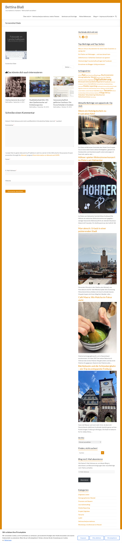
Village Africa (104, 93)
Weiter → (68, 67)
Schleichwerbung (92, 88)
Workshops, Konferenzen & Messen (90, 525)
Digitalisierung (103, 79)
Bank (87, 75)
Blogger (99, 75)
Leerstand (80, 86)
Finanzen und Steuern (85, 501)
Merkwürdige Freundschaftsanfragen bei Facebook (95, 61)
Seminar (98, 88)
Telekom (114, 90)
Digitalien (91, 80)
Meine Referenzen (85, 16)
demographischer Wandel (87, 77)
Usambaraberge (82, 93)
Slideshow (103, 88)
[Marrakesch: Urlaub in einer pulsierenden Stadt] (97, 234)
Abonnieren (84, 480)
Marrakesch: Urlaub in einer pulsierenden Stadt (92, 230)
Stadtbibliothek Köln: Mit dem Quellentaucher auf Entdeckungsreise (39, 102)
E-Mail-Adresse (10, 170)
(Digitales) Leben (83, 494)
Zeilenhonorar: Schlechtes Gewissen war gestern (94, 57)
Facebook (107, 82)
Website (8, 181)
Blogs (95, 16)
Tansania (108, 90)
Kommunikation (100, 84)
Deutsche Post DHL (101, 77)
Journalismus (92, 84)
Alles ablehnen (96, 538)
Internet (86, 84)
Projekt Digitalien (84, 511)
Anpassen (83, 538)
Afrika (79, 75)
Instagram (80, 84)
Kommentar (9, 125)
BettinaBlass (9, 102)
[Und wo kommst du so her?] (15, 77)
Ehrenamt (82, 82)
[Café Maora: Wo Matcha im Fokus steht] (97, 303)
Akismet (23, 155)
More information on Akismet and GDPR (46, 155)
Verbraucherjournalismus (92, 93)
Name (7, 159)
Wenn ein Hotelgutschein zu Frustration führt (92, 112)
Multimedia (100, 86)
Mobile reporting (90, 86)
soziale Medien (81, 90)
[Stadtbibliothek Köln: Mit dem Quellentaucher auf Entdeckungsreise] (39, 77)
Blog (95, 75)
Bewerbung (91, 75)
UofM (80, 518)
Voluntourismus (84, 97)
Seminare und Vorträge (69, 16)
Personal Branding (108, 86)
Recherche (85, 88)
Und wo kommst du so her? (15, 100)
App (84, 74)
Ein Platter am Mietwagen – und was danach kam (94, 54)
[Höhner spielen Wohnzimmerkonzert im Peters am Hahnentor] (97, 163)
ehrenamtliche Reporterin (95, 82)
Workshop (93, 97)
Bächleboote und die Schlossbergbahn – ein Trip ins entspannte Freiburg (97, 367)
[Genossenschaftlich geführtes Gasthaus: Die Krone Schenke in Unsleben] (63, 77)
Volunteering (90, 95)
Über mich (26, 16)
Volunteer (81, 95)
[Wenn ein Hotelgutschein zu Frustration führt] (97, 116)
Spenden (96, 90)
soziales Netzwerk (89, 90)
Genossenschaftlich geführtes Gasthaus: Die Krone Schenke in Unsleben (63, 102)
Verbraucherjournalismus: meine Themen (45, 16)
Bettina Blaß (14, 7)
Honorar (113, 82)
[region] (61, 536)
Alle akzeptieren (112, 538)
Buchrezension (107, 75)
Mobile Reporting (84, 508)
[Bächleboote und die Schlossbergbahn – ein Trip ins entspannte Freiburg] (97, 372)
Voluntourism (100, 95)
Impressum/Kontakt (106, 16)
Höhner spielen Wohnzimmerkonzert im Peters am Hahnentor (96, 158)
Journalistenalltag (84, 504)
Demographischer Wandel (86, 498)
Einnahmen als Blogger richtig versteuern (91, 64)
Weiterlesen (8, 540)
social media (109, 88)
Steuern (101, 90)
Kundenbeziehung (108, 84)
